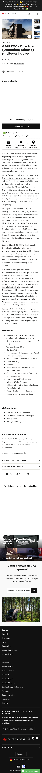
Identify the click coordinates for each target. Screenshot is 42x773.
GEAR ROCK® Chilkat (11, 284)
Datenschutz (6, 646)
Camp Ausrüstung (8, 695)
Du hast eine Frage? (12, 466)
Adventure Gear (8, 666)
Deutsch (20, 754)
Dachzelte (6, 675)
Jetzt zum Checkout (21, 126)
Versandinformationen (14, 460)
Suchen (5, 630)
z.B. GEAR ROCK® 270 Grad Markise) (18, 178)
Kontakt (5, 634)
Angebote (5, 699)
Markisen (5, 691)
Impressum (6, 638)
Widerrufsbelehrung (9, 650)
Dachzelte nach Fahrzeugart (12, 687)
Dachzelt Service (8, 683)
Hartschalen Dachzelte (11, 287)
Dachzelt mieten (8, 679)
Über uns (5, 662)
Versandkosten (19, 63)
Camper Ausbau (8, 671)
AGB (4, 642)
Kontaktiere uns (31, 771)
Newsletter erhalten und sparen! (17, 713)
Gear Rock (7, 42)
